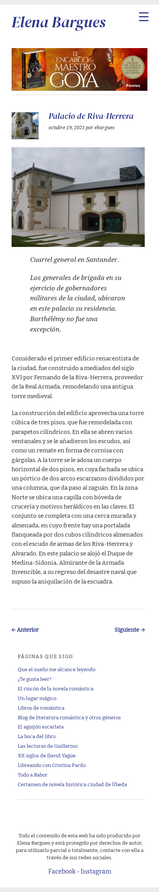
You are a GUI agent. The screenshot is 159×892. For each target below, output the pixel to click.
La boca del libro (37, 736)
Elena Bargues (58, 22)
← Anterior (25, 629)
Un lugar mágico (37, 698)
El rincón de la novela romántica (55, 688)
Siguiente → (130, 629)
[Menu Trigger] (143, 16)
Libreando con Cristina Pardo (52, 765)
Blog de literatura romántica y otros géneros (69, 717)
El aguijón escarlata (41, 726)
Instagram (96, 871)
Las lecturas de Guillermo (48, 746)
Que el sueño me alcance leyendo (56, 669)
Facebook (62, 871)
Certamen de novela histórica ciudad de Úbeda (72, 784)
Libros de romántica (41, 708)
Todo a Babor (32, 774)
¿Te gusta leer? (34, 679)
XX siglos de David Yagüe (47, 755)
